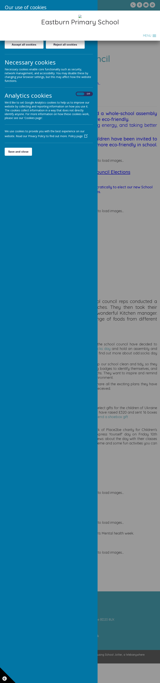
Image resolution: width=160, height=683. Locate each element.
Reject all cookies (65, 44)
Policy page (75, 136)
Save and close (18, 151)
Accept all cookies (24, 44)
